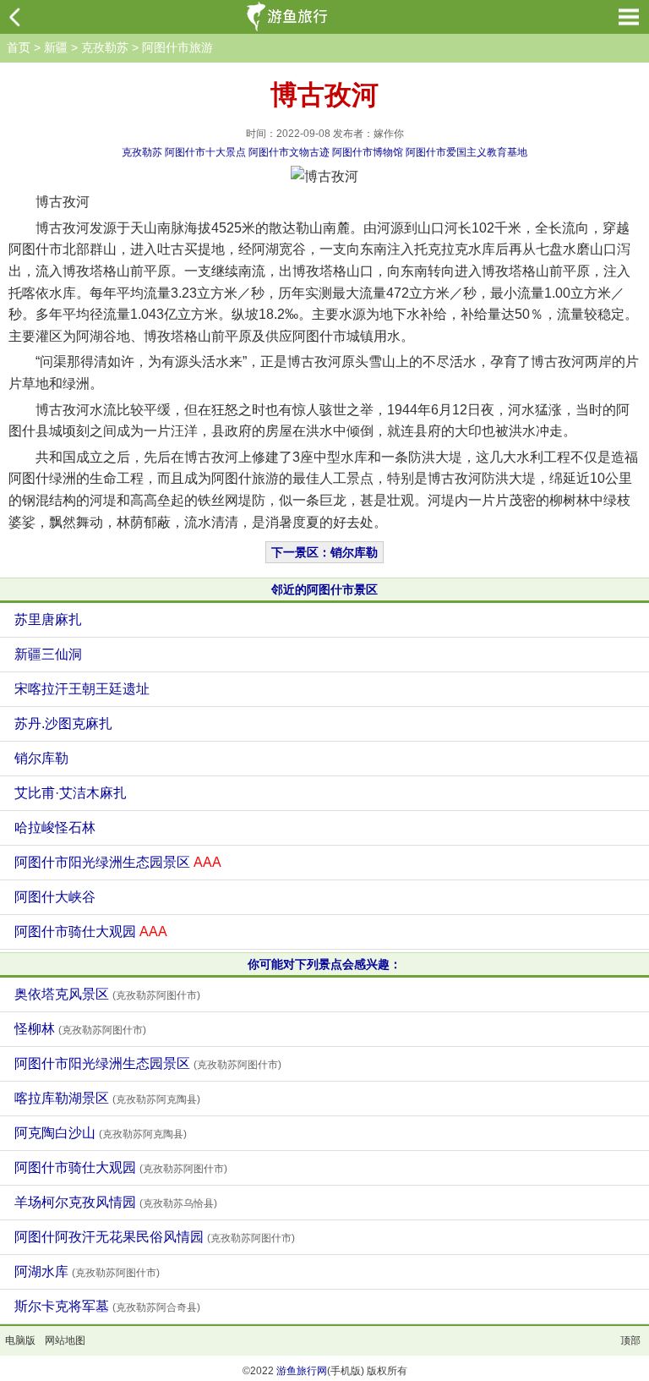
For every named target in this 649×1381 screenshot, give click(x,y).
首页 (18, 47)
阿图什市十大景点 (205, 152)
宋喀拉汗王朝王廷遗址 (82, 689)
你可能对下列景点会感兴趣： (324, 964)
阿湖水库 (87, 1271)
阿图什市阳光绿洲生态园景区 (117, 862)
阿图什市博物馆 (367, 152)
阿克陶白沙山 (100, 1133)
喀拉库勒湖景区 (107, 1098)
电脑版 (20, 1340)
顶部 (630, 1340)
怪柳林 (80, 1029)
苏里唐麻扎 (48, 619)
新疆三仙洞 (48, 654)
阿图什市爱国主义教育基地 (466, 152)
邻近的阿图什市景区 (324, 589)
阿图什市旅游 (177, 47)
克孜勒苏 (104, 47)
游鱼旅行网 (301, 1371)
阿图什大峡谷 (54, 897)
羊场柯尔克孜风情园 (115, 1202)
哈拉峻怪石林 (54, 827)
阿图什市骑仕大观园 (90, 931)
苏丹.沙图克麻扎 (63, 723)
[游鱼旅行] (289, 17)
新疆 (56, 47)
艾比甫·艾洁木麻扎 (70, 793)
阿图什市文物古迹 (289, 152)
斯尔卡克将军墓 (107, 1306)
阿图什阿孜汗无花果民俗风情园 (154, 1237)
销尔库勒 (41, 758)
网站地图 (65, 1340)
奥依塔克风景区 (107, 994)
